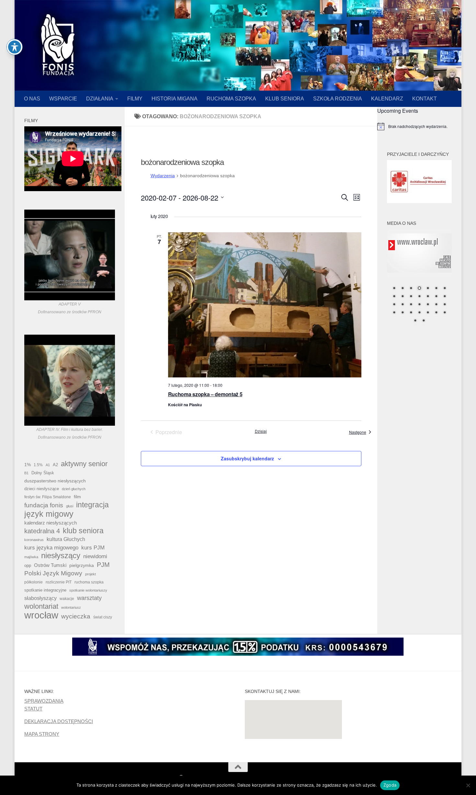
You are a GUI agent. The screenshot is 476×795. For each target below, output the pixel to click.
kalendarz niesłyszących (50, 522)
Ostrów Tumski (50, 565)
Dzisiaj (261, 431)
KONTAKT (424, 98)
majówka (31, 557)
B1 (26, 473)
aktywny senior (84, 464)
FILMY (134, 98)
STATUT (33, 708)
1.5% (38, 465)
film (77, 496)
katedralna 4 (42, 531)
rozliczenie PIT (59, 582)
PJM (103, 564)
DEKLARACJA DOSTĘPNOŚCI (58, 721)
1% (27, 464)
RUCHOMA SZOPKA (231, 98)
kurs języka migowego (51, 547)
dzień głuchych (73, 489)
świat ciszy (102, 617)
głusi (69, 506)
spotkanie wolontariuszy (88, 590)
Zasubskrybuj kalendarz (247, 458)
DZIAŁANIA (99, 98)
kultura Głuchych (66, 539)
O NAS (32, 98)
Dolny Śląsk (42, 472)
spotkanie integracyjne (45, 590)
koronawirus (34, 540)
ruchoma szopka (89, 582)
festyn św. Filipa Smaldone (47, 497)
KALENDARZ (387, 98)
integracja (92, 505)
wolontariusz (71, 607)
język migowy (49, 514)
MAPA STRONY (41, 734)
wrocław (41, 615)
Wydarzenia (163, 175)
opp (27, 565)
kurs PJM (93, 547)
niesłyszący (60, 555)
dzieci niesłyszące (41, 488)
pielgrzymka (81, 565)
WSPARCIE (63, 98)
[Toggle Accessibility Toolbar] (14, 47)
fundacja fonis (43, 505)
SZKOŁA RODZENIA (337, 98)
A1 (48, 465)
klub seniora (83, 531)
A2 (55, 464)
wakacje (67, 598)
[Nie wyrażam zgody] (468, 785)
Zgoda (389, 785)
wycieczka (75, 616)
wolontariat (41, 606)
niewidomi (95, 556)
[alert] (419, 126)
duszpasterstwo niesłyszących (55, 480)
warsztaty (89, 598)
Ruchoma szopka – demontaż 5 (205, 394)
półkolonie (33, 582)
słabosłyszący (40, 598)
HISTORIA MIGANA (175, 98)
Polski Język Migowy (53, 573)
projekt (90, 574)
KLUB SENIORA (284, 98)
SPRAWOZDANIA (43, 701)
